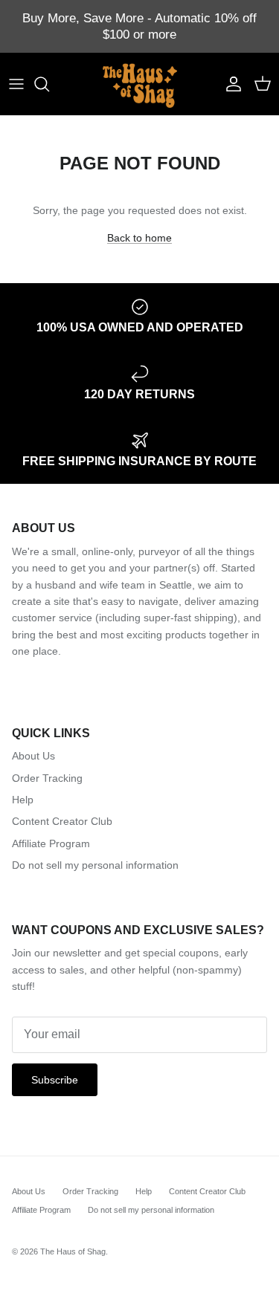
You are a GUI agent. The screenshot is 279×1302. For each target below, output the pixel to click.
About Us (33, 756)
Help (22, 800)
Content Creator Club (62, 821)
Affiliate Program (51, 843)
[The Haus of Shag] (140, 84)
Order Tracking (47, 778)
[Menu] (16, 84)
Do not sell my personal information (95, 865)
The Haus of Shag (73, 1251)
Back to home (139, 238)
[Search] (49, 84)
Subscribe (54, 1080)
